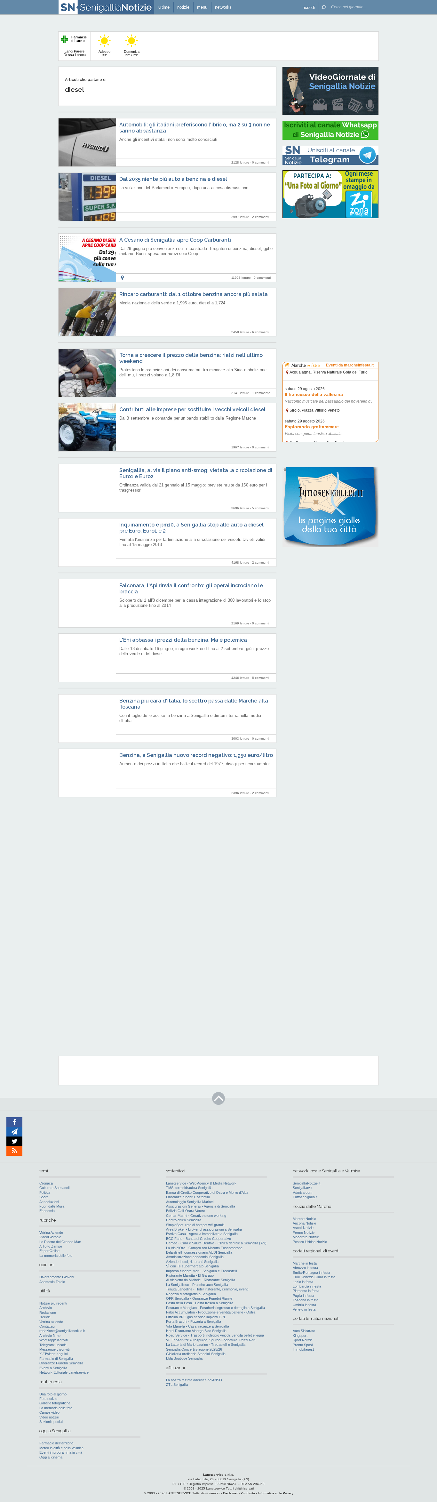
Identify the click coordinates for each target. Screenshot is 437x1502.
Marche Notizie (304, 1219)
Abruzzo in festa (305, 1268)
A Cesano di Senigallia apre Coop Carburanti (175, 240)
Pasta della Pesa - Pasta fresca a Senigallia (199, 1303)
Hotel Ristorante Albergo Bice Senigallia (196, 1331)
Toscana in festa (305, 1300)
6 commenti (260, 332)
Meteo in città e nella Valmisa (61, 1448)
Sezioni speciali (51, 1422)
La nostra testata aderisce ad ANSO (194, 1380)
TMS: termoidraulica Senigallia (189, 1188)
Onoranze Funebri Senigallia (61, 1363)
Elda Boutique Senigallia (184, 1358)
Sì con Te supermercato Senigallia (192, 1266)
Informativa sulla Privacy (275, 1493)
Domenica (131, 53)
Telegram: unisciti (52, 1345)
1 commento (261, 393)
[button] (308, 7)
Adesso (104, 53)
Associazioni (49, 1202)
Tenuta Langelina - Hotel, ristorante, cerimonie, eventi (207, 1289)
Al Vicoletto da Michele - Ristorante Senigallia (200, 1280)
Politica (44, 1192)
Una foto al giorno (53, 1394)
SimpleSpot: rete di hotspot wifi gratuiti (195, 1225)
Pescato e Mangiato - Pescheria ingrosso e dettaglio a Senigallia (215, 1308)
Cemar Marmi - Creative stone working (196, 1215)
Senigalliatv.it (302, 1188)
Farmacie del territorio (56, 1443)
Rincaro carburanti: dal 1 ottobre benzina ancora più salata (193, 294)
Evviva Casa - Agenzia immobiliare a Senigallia (202, 1234)
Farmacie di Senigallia (56, 1359)
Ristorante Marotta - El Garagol (190, 1275)
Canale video (49, 1412)
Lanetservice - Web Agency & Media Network (201, 1183)
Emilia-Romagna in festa (311, 1272)
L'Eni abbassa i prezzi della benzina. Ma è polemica (183, 640)
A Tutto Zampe (50, 1246)
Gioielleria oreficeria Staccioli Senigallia (196, 1354)
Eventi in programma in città (60, 1452)
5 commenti (260, 508)
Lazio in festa (303, 1282)
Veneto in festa (304, 1309)
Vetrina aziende (51, 1322)
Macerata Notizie (306, 1237)
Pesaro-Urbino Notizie (310, 1242)
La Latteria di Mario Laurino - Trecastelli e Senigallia (205, 1344)
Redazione (47, 1312)
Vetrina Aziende (51, 1232)
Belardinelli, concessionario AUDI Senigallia (199, 1252)
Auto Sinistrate (304, 1331)
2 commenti (260, 217)
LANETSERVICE (178, 1493)
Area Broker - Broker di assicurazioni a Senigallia (204, 1229)
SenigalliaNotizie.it (306, 1183)
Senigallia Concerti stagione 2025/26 (194, 1349)
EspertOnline (49, 1251)
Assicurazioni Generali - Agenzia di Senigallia (200, 1206)
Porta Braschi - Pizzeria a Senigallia (193, 1321)
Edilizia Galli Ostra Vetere (185, 1211)
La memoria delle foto (55, 1255)
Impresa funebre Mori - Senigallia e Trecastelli (201, 1271)
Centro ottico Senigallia (183, 1220)
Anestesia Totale (52, 1282)
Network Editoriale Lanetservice (64, 1372)
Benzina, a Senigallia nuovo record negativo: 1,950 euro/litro (196, 755)
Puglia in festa (303, 1295)
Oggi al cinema (50, 1457)
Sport (43, 1197)
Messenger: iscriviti (54, 1349)
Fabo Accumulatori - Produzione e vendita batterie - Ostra (210, 1312)
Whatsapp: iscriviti (53, 1340)
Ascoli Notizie (303, 1228)
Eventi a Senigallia (53, 1368)
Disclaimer (230, 1493)
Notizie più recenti (53, 1303)
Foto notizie (48, 1399)
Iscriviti (44, 1317)
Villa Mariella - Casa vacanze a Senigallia (197, 1326)
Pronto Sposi (303, 1345)
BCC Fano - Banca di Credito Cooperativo (198, 1239)
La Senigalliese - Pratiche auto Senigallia (197, 1285)
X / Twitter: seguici (53, 1354)
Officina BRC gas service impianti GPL (196, 1317)
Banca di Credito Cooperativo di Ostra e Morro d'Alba (207, 1192)
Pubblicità (248, 1493)
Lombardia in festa (307, 1286)
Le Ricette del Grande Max (60, 1242)
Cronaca (46, 1183)
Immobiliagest (303, 1349)
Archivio (45, 1308)
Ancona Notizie (304, 1223)
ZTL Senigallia (177, 1384)
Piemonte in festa (306, 1291)
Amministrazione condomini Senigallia (195, 1257)
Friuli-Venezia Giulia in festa (314, 1277)
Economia (47, 1211)
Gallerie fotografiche (54, 1403)
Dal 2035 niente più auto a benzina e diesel (173, 179)
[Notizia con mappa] (122, 278)
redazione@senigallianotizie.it (62, 1331)
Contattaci (47, 1326)
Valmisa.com (302, 1192)
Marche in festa (305, 1263)
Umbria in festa (304, 1305)
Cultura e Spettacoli (54, 1188)
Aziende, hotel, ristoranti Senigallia (192, 1262)
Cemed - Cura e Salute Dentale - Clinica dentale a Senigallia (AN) (216, 1243)
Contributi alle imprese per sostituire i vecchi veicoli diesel (192, 409)
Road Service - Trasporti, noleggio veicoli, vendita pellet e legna (215, 1335)
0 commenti (260, 162)
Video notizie (49, 1417)
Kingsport (300, 1335)
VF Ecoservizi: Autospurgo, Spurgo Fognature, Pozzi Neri (210, 1340)
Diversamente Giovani (56, 1277)
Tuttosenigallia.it (305, 1197)
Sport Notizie (303, 1340)
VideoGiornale (50, 1237)
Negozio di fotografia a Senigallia (191, 1294)
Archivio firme (49, 1335)
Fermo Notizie (303, 1232)
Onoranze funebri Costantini (188, 1197)
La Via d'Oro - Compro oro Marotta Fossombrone (204, 1248)
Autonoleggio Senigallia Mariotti (189, 1202)
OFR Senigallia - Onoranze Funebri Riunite (199, 1298)
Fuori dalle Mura (51, 1206)
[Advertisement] (330, 264)
